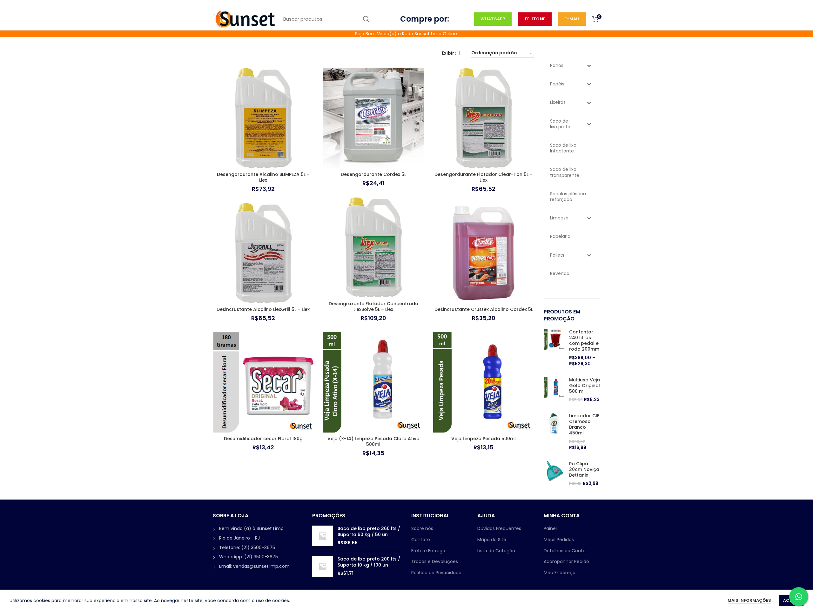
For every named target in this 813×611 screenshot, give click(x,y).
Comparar (309, 78)
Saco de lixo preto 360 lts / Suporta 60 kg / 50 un (369, 531)
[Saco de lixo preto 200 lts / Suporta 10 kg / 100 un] (322, 566)
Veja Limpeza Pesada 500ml (483, 438)
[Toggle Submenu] (589, 65)
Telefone (534, 19)
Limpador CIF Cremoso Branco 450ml (584, 424)
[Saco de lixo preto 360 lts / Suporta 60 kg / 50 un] (322, 536)
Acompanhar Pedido (566, 561)
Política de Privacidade (436, 572)
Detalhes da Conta (565, 550)
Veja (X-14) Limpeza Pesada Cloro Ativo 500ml (373, 441)
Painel (550, 528)
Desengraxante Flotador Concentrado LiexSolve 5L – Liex (373, 306)
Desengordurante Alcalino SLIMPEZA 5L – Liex (263, 177)
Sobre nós (422, 528)
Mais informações (749, 600)
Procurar (366, 19)
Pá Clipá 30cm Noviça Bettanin (584, 469)
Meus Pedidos (559, 539)
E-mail (572, 19)
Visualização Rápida (309, 92)
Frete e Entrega (428, 550)
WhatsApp (492, 19)
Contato (420, 539)
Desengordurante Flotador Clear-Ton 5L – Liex (483, 177)
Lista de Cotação (496, 550)
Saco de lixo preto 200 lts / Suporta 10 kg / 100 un (369, 561)
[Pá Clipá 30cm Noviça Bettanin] (554, 474)
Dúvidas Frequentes (499, 528)
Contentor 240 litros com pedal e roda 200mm (584, 340)
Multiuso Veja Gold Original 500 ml (584, 385)
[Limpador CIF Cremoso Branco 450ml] (554, 432)
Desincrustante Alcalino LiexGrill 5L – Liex (263, 309)
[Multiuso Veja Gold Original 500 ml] (554, 390)
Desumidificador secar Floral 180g (263, 438)
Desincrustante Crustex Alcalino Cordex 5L (483, 309)
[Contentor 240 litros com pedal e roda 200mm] (554, 348)
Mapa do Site (491, 539)
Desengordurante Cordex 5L (373, 174)
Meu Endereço (559, 572)
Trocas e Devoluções (434, 561)
